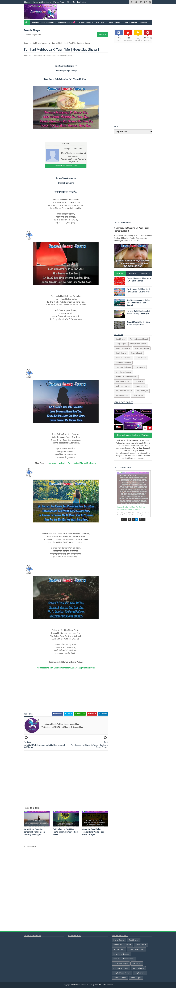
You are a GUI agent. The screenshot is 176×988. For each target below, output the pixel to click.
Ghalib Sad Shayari (142, 348)
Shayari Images (47, 22)
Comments (145, 273)
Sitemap (27, 2)
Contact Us (81, 2)
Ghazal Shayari (85, 22)
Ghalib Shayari (121, 353)
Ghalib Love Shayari (123, 348)
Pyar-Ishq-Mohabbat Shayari (126, 377)
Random (132, 273)
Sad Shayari (139, 381)
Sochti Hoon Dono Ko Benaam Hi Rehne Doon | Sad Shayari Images (35, 832)
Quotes (109, 22)
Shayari (35, 22)
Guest (117, 22)
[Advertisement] (105, 12)
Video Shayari (138, 396)
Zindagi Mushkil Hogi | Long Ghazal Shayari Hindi (138, 323)
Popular (119, 273)
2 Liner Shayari (119, 940)
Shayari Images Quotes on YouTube (133, 435)
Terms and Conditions (42, 2)
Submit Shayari (130, 22)
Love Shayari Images (123, 372)
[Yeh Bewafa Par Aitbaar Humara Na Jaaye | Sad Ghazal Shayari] (133, 488)
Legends (98, 22)
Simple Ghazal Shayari (124, 391)
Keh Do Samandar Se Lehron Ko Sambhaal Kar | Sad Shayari (139, 302)
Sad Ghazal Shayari (123, 381)
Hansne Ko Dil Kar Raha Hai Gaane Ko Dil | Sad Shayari (138, 312)
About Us (71, 2)
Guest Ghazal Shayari (123, 358)
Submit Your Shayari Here (66, 165)
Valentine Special (122, 396)
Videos (143, 22)
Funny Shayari (121, 344)
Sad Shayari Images (64, 55)
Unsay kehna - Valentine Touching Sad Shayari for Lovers (71, 463)
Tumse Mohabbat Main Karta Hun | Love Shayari (139, 279)
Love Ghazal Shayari (123, 367)
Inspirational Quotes (123, 363)
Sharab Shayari (140, 386)
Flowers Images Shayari (139, 339)
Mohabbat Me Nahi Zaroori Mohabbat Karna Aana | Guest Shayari (66, 668)
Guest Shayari (51, 55)
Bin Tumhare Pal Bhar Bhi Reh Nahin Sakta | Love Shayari (139, 290)
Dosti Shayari (120, 339)
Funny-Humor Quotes (138, 344)
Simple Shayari (142, 391)
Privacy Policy (59, 2)
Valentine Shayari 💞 (67, 22)
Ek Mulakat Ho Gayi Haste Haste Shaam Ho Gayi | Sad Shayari (65, 832)
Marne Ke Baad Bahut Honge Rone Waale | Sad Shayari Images (93, 832)
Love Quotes (140, 367)
